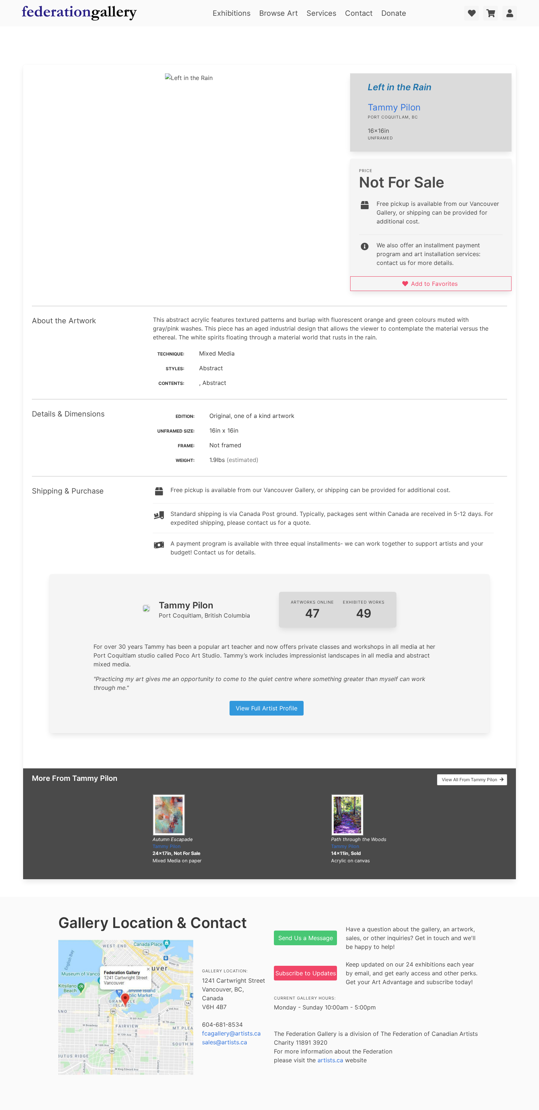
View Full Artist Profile (266, 708)
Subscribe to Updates (305, 973)
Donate (393, 13)
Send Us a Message (305, 938)
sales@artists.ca (224, 1042)
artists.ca (330, 1060)
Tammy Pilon (394, 107)
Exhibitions (231, 13)
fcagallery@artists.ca (231, 1033)
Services (321, 13)
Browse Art (278, 13)
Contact (359, 13)
